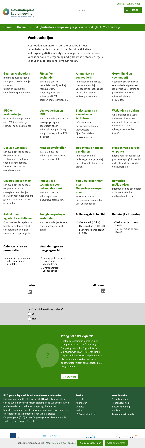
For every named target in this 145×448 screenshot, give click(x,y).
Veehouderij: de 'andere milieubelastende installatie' (19, 261)
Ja (33, 314)
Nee (34, 318)
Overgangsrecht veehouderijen (51, 269)
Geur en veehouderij (16, 73)
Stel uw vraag (133, 3)
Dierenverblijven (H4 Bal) (92, 226)
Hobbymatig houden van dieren (89, 149)
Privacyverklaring (121, 406)
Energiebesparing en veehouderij (53, 216)
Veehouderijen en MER (51, 112)
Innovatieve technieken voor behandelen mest (51, 184)
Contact (120, 3)
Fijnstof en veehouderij (47, 75)
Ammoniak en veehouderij (85, 75)
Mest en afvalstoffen (53, 147)
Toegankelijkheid (120, 403)
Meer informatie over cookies (61, 443)
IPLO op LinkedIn (86, 414)
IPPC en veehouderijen (12, 112)
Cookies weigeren (116, 443)
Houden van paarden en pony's (126, 149)
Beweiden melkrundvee (120, 182)
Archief (79, 410)
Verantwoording (120, 399)
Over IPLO (32, 421)
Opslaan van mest (15, 147)
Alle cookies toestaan (90, 443)
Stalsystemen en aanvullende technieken (86, 114)
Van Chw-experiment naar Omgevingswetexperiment (90, 186)
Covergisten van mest (17, 180)
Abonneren (81, 403)
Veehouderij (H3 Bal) (89, 222)
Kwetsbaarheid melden (123, 414)
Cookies (116, 410)
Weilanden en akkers (125, 110)
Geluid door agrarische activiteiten (18, 216)
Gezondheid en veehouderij (122, 75)
